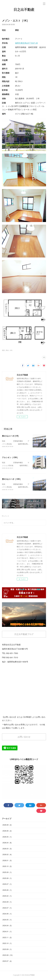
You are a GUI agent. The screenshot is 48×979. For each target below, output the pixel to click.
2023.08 (8, 955)
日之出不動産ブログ (24, 634)
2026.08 (7, 825)
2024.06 (7, 913)
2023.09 (7, 949)
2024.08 (7, 902)
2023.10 (7, 943)
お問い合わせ (24, 736)
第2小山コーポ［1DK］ (12, 479)
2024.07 (7, 908)
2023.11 (7, 937)
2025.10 (7, 866)
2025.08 (7, 878)
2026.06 (7, 831)
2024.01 (7, 931)
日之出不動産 (24, 9)
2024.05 (7, 919)
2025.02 (7, 896)
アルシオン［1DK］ (10, 457)
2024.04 (7, 925)
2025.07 (7, 884)
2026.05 (7, 837)
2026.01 (7, 860)
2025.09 (7, 872)
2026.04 (7, 842)
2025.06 (7, 890)
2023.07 (7, 961)
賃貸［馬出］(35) (7, 350)
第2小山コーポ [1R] (10, 435)
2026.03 (7, 848)
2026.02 (7, 854)
